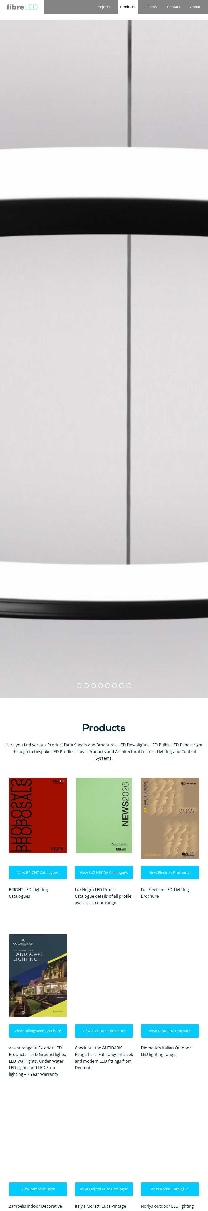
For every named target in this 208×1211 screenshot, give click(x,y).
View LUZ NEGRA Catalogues (104, 872)
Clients (151, 6)
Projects (103, 6)
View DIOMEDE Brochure (170, 1030)
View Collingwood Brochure (38, 1030)
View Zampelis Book (38, 1189)
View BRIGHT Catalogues (38, 872)
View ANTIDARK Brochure (104, 1030)
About (195, 6)
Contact (173, 6)
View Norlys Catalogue (170, 1189)
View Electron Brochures (169, 872)
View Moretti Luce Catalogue (104, 1189)
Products (127, 6)
